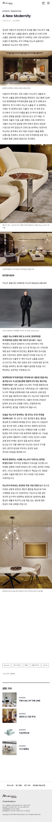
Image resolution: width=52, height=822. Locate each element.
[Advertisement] (26, 634)
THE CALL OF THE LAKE (29, 700)
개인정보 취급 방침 (39, 785)
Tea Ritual (24, 733)
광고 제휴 (19, 785)
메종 (26, 665)
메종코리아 (35, 665)
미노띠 (45, 665)
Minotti (6, 665)
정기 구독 (27, 785)
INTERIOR (6, 11)
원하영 (17, 21)
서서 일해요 (24, 749)
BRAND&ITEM (16, 11)
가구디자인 (17, 665)
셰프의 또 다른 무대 (27, 716)
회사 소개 (10, 785)
